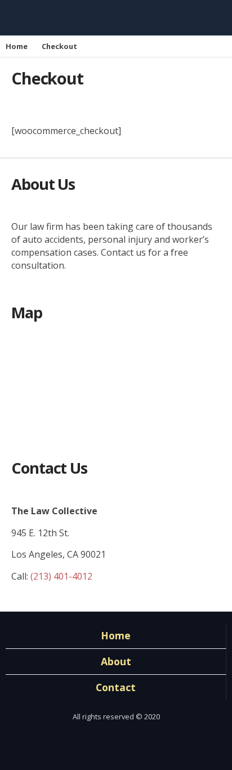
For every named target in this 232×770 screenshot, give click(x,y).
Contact (116, 687)
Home (17, 46)
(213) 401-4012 (61, 576)
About (116, 661)
